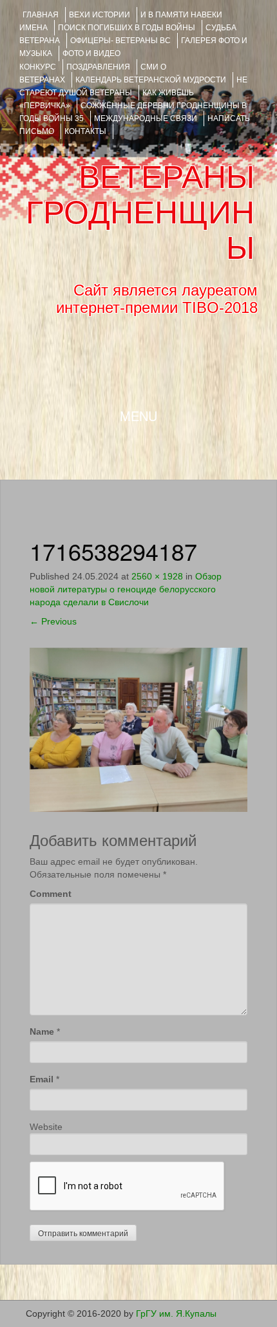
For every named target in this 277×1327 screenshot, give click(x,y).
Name (42, 1031)
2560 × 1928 (157, 576)
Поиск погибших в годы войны (126, 27)
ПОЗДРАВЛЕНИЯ (98, 66)
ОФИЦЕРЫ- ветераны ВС (120, 40)
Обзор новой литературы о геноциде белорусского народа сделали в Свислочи (126, 589)
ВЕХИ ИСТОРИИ (99, 14)
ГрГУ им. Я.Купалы (176, 1313)
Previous (53, 621)
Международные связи (145, 118)
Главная (41, 14)
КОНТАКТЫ (85, 131)
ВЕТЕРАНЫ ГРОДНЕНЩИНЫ (140, 212)
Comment (51, 894)
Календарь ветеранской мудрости (150, 79)
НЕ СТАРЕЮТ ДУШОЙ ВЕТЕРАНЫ (133, 86)
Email (41, 1079)
